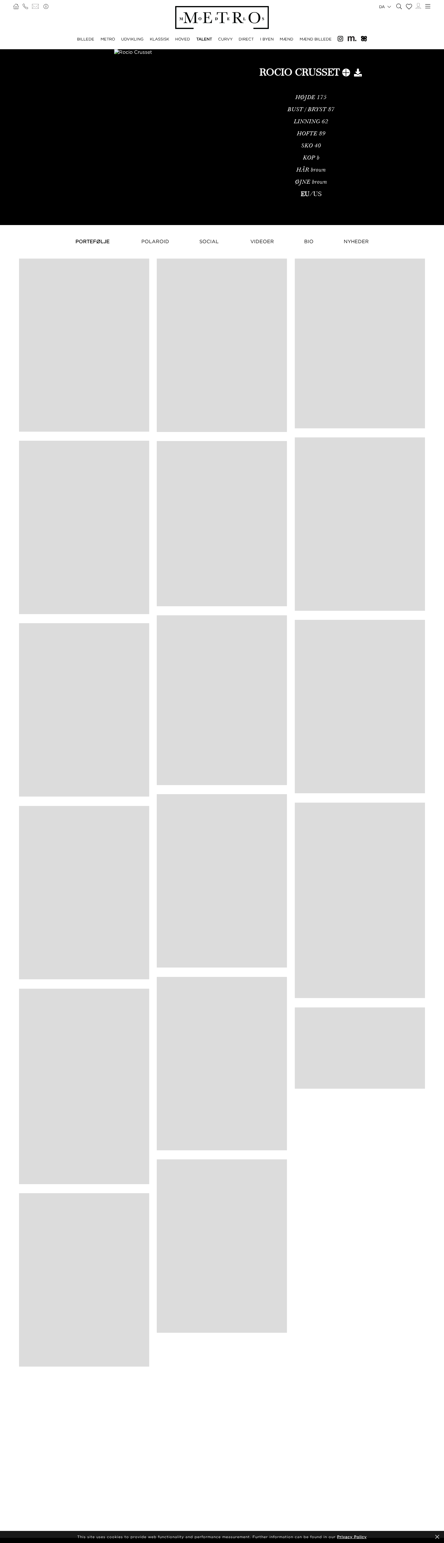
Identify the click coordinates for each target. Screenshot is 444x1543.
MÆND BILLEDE (316, 39)
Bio (309, 241)
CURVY (225, 39)
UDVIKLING (132, 39)
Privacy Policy (352, 1537)
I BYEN (267, 39)
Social (209, 241)
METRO (108, 39)
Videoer (262, 241)
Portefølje (93, 241)
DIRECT (246, 39)
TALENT (204, 39)
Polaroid (155, 241)
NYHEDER (356, 241)
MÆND (286, 39)
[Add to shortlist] (346, 73)
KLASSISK (159, 39)
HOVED (182, 39)
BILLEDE (85, 39)
